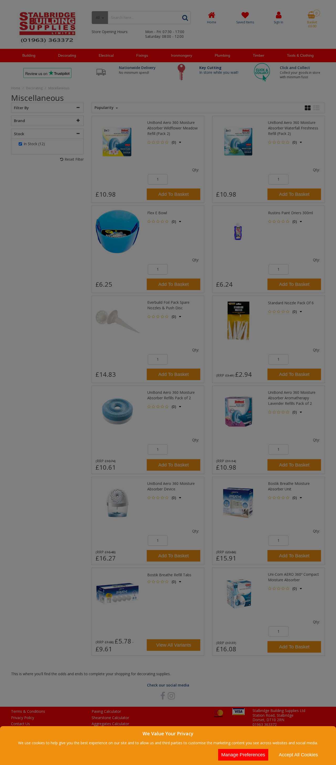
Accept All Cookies (298, 754)
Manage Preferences (243, 754)
